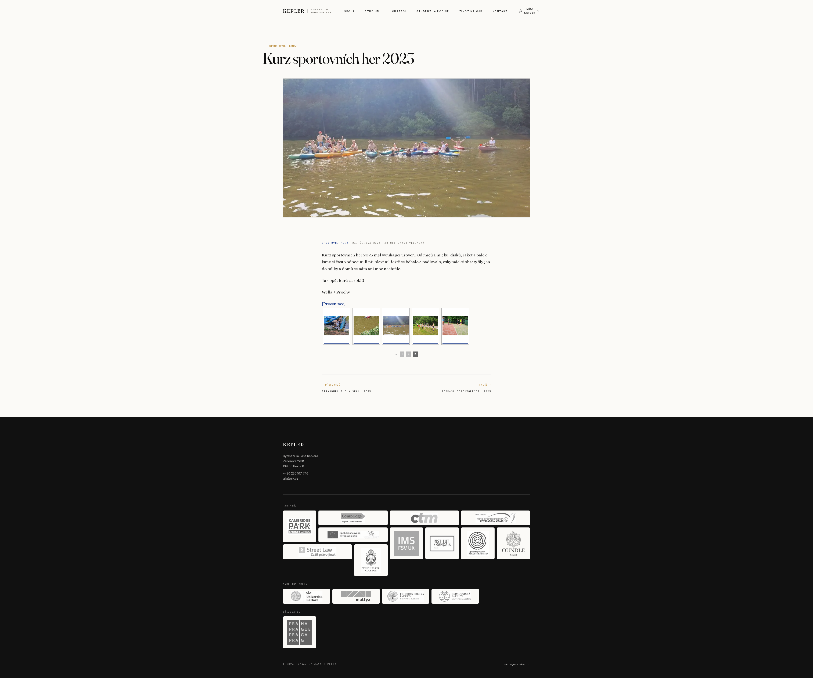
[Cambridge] (353, 518)
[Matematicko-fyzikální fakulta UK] (356, 596)
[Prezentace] (334, 303)
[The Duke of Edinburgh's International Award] (495, 518)
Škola (349, 11)
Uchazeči (398, 11)
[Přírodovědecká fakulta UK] (405, 596)
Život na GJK (471, 11)
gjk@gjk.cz (290, 478)
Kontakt (500, 11)
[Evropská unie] (353, 534)
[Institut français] (442, 543)
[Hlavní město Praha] (299, 632)
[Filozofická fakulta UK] (306, 596)
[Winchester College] (371, 560)
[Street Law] (317, 551)
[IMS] (406, 543)
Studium (372, 11)
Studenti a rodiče (432, 11)
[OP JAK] (477, 543)
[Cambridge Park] (299, 526)
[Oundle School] (513, 543)
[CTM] (424, 518)
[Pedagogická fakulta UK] (455, 596)
